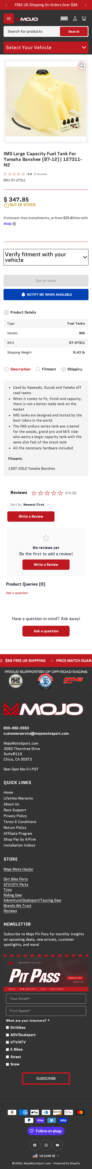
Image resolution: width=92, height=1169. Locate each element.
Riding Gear (13, 895)
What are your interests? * (28, 1020)
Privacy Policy (15, 816)
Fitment (49, 369)
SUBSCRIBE (46, 1078)
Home (8, 792)
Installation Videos (19, 845)
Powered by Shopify (67, 1163)
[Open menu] (9, 18)
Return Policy (15, 827)
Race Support (15, 810)
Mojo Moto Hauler (18, 869)
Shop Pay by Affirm (20, 839)
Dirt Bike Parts (16, 879)
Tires (8, 889)
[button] (64, 18)
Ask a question (17, 592)
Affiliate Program (18, 833)
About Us (11, 804)
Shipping (75, 369)
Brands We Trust (17, 905)
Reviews (10, 910)
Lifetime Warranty (18, 798)
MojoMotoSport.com (37, 1163)
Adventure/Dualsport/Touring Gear (32, 900)
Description (20, 369)
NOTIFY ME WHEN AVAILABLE (49, 294)
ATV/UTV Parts (16, 884)
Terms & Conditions (20, 821)
